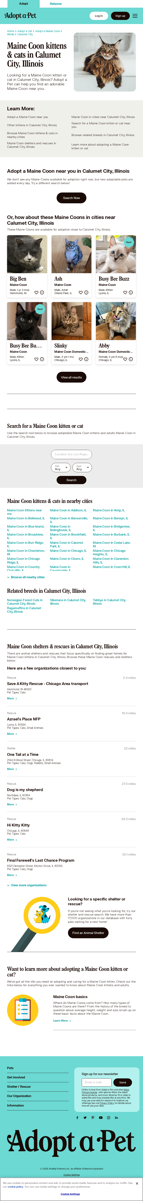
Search (71, 480)
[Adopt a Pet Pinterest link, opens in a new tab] (94, 1118)
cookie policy (15, 1186)
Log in (99, 15)
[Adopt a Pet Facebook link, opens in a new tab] (78, 1118)
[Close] (137, 1183)
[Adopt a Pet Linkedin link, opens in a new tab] (116, 1118)
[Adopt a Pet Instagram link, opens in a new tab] (109, 1118)
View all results (71, 377)
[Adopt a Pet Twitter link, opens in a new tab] (86, 1118)
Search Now (71, 198)
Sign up (120, 15)
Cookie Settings (71, 1174)
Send (122, 1082)
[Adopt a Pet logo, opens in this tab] (71, 1146)
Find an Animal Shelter (88, 933)
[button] (36, 292)
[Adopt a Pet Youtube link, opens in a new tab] (102, 1118)
